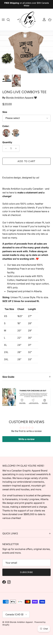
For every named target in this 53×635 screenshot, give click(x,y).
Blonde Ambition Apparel (21, 622)
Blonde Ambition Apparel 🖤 (21, 97)
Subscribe (26, 572)
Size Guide (8, 376)
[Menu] (3, 19)
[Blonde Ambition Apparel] (26, 19)
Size (4, 112)
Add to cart (26, 161)
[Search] (9, 19)
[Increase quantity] (16, 148)
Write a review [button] (26, 439)
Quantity (7, 142)
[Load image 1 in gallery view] (26, 52)
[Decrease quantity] (5, 148)
